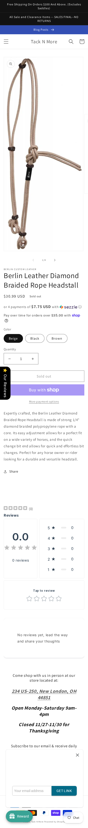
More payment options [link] (44, 401)
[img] (15, 508)
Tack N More (37, 821)
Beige (13, 338)
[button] (6, 41)
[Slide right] (54, 260)
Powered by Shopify (54, 821)
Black (34, 338)
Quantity (10, 349)
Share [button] (13, 471)
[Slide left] (33, 260)
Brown (57, 338)
